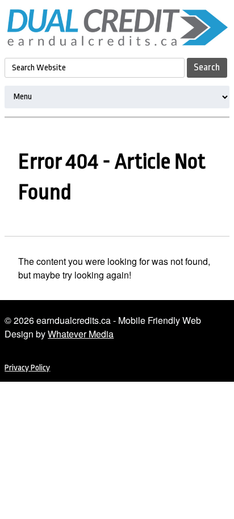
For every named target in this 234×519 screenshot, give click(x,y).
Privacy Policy (27, 368)
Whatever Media (81, 333)
